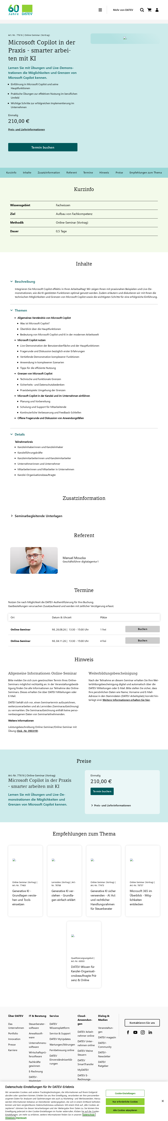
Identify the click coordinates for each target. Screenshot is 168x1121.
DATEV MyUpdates (60, 1039)
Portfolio (13, 1033)
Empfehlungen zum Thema (146, 172)
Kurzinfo (11, 172)
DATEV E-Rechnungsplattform (84, 1079)
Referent (71, 172)
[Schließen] (162, 1101)
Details (20, 434)
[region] (84, 1101)
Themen (21, 310)
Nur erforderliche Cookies (125, 1101)
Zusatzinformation (49, 172)
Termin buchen (42, 147)
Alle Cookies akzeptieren (125, 1110)
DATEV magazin (107, 1037)
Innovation (14, 1039)
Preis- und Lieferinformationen (26, 129)
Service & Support (60, 1033)
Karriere (12, 1050)
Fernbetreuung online (62, 1050)
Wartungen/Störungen (62, 1044)
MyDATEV (83, 1069)
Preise (119, 172)
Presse (12, 1044)
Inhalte (27, 172)
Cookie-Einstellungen (125, 1093)
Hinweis (104, 172)
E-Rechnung (36, 1071)
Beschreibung (25, 281)
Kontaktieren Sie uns (142, 1022)
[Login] (157, 10)
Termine (88, 172)
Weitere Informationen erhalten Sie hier (126, 700)
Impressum (21, 1117)
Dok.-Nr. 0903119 (27, 730)
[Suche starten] (142, 10)
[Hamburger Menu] (103, 10)
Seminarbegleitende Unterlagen (38, 515)
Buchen (142, 629)
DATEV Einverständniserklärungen (61, 1059)
